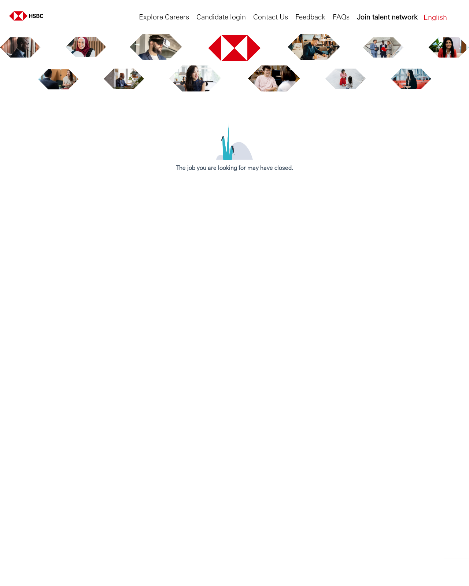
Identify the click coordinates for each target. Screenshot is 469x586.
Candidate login (221, 16)
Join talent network (387, 16)
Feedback (310, 16)
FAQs (341, 16)
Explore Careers (164, 16)
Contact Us (270, 16)
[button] (442, 17)
